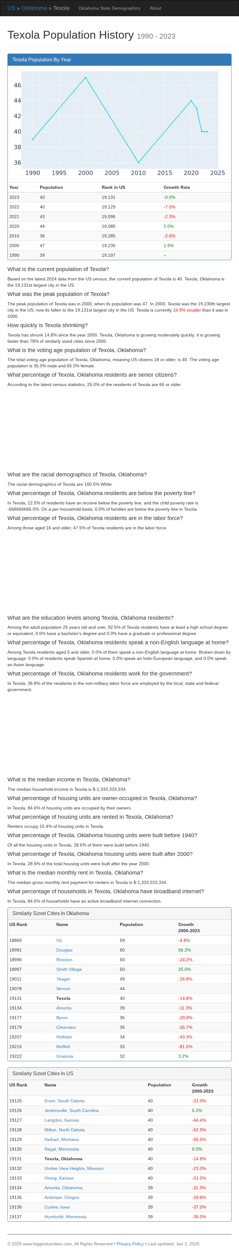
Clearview (66, 1027)
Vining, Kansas (59, 1178)
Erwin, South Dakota (65, 1100)
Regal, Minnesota (62, 1149)
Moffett (63, 1046)
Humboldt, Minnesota (66, 1216)
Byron (62, 1017)
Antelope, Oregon (62, 1197)
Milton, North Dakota (65, 1129)
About (155, 8)
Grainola (64, 1056)
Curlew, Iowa (57, 1207)
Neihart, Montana (62, 1139)
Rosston (64, 959)
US (11, 8)
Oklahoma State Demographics (109, 8)
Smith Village (69, 969)
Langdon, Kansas (62, 1120)
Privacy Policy (130, 1243)
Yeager (63, 978)
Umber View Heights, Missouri (74, 1168)
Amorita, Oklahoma (63, 1187)
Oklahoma (34, 8)
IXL (59, 940)
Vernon (63, 988)
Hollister (64, 1036)
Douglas (64, 949)
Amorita (64, 1007)
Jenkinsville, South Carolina (72, 1110)
